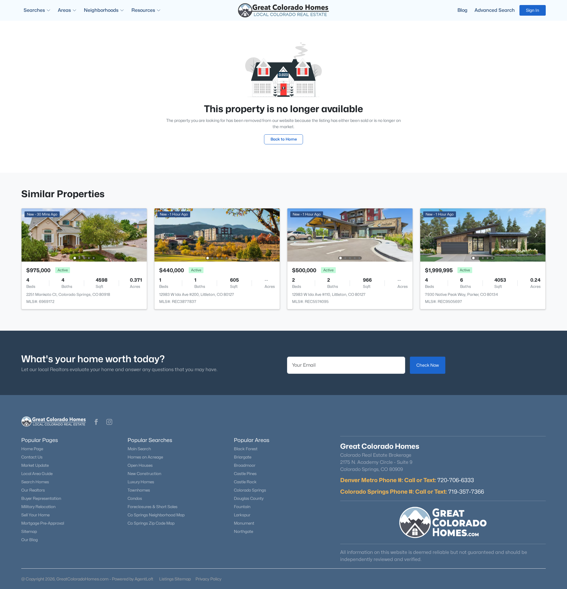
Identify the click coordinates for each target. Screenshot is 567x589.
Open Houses (140, 465)
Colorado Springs (250, 490)
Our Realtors (33, 490)
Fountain (242, 506)
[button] (96, 422)
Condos (135, 498)
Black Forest (246, 448)
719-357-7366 (466, 491)
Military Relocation (38, 506)
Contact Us (32, 457)
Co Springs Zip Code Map (151, 523)
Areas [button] (64, 10)
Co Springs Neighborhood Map (156, 515)
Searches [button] (34, 10)
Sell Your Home (35, 515)
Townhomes (139, 490)
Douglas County (248, 498)
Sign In (532, 10)
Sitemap (29, 531)
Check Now (427, 365)
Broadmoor (244, 465)
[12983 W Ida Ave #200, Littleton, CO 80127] (217, 234)
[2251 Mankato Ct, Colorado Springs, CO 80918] (84, 234)
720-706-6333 (455, 480)
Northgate (243, 531)
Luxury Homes (141, 481)
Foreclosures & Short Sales (152, 506)
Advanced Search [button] (495, 10)
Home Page (32, 448)
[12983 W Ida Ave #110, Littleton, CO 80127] (350, 234)
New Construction (144, 473)
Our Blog (29, 539)
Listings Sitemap (175, 578)
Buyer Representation (41, 498)
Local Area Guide (37, 473)
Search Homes (35, 481)
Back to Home (284, 139)
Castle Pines (245, 473)
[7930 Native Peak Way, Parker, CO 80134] (482, 234)
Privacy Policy (208, 578)
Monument (244, 523)
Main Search (139, 448)
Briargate (242, 457)
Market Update (35, 465)
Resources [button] (143, 10)
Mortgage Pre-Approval (42, 523)
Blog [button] (462, 10)
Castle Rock (245, 481)
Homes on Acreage (145, 457)
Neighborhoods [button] (101, 10)
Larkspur (242, 515)
